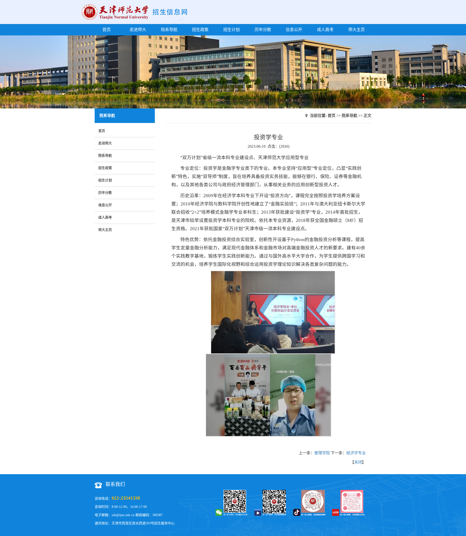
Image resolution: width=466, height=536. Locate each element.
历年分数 (263, 29)
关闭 (358, 462)
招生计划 (231, 29)
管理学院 (322, 453)
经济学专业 (356, 453)
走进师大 (138, 29)
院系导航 (169, 29)
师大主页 (356, 29)
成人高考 (325, 29)
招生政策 (200, 29)
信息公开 (294, 29)
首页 (106, 29)
